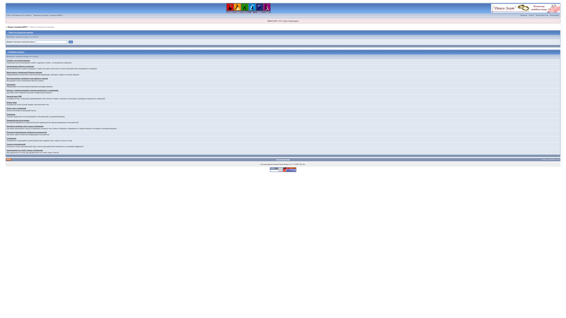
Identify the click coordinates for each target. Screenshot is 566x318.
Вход (285, 21)
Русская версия (267, 164)
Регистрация (293, 21)
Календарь (554, 15)
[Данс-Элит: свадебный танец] (525, 8)
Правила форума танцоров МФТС (48, 15)
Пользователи (542, 15)
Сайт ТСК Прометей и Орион (19, 15)
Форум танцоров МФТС (18, 27)
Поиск (531, 15)
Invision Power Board (280, 164)
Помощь (523, 15)
